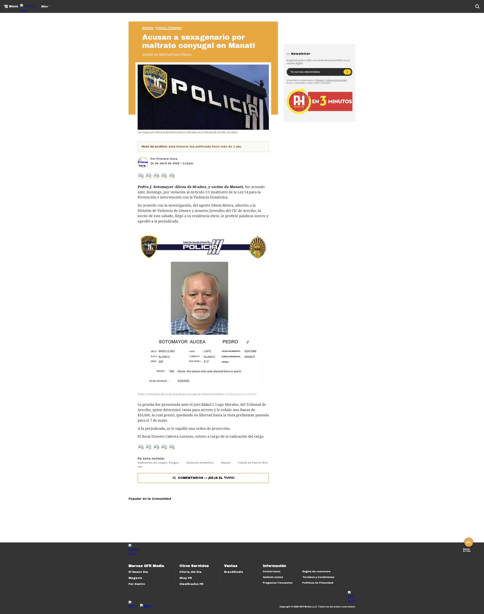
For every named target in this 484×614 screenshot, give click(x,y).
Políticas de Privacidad (317, 583)
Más (44, 6)
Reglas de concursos (316, 571)
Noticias (148, 27)
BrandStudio (233, 572)
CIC (140, 467)
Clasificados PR (191, 584)
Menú (13, 6)
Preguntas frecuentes (277, 583)
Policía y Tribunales (169, 27)
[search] (477, 6)
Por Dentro (137, 584)
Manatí (225, 462)
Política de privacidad (336, 80)
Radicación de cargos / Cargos (158, 462)
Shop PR (185, 578)
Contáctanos (271, 571)
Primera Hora (167, 158)
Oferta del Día (190, 572)
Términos (319, 80)
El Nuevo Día (138, 572)
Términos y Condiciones (318, 577)
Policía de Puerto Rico (253, 462)
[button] (148, 176)
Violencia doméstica (200, 462)
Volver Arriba (466, 549)
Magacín (135, 578)
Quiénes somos (273, 577)
